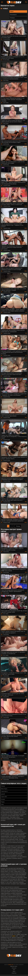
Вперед (18, 526)
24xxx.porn (14, 968)
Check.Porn (14, 973)
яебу (2, 804)
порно (13, 936)
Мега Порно (4, 788)
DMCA (14, 971)
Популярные (13, 14)
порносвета (4, 791)
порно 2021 (4, 796)
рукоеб (3, 794)
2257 (14, 969)
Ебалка (3, 786)
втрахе (3, 799)
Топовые (12, 17)
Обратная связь (13, 966)
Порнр (2, 802)
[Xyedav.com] (14, 3)
